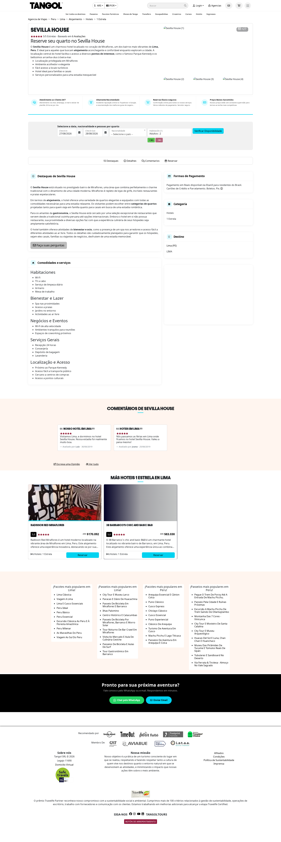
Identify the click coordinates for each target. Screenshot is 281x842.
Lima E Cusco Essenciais (70, 603)
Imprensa (219, 763)
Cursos (188, 14)
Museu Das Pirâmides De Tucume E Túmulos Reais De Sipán (209, 648)
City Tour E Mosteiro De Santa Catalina (210, 625)
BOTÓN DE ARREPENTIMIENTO (140, 821)
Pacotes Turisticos (110, 14)
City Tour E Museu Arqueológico (204, 632)
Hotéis (199, 14)
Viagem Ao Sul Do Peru (69, 637)
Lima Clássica (64, 594)
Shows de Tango (130, 14)
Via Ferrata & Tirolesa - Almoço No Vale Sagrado (211, 664)
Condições (219, 756)
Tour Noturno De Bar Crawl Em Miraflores (120, 631)
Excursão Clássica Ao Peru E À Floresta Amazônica (73, 623)
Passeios (94, 14)
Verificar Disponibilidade (208, 131)
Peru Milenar (64, 628)
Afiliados (219, 753)
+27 (243, 29)
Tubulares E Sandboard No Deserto (209, 657)
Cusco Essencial (157, 615)
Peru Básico (63, 612)
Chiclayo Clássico (157, 610)
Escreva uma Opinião (68, 464)
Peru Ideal (62, 608)
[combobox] (128, 132)
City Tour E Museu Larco (116, 594)
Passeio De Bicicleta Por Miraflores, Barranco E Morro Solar (119, 622)
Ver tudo (93, 464)
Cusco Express (156, 606)
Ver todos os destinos (75, 14)
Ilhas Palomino (111, 610)
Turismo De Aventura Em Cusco (162, 630)
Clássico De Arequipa (160, 624)
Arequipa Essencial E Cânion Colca (163, 596)
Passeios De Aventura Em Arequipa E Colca (162, 641)
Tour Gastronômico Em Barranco (115, 653)
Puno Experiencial (158, 619)
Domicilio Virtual (64, 764)
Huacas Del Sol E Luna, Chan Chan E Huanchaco (210, 639)
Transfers (146, 14)
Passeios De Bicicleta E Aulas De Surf (118, 646)
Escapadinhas (161, 14)
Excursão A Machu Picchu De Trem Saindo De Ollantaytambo (211, 611)
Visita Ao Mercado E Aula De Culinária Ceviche (118, 638)
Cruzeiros (176, 14)
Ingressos (211, 14)
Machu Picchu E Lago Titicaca (164, 635)
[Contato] (228, 5)
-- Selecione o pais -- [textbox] (122, 134)
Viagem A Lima (65, 599)
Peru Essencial (65, 616)
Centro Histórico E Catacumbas (120, 615)
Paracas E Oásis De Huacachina (120, 599)
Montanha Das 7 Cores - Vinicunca (207, 618)
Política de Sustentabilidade (219, 760)
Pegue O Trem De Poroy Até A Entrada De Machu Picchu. (210, 596)
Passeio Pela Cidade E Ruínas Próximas (210, 603)
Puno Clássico (156, 602)
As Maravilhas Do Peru (69, 632)
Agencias (216, 5)
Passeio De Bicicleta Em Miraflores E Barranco (115, 605)
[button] (167, 5)
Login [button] (198, 5)
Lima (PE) (172, 245)
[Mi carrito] (239, 5)
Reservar (83, 555)
